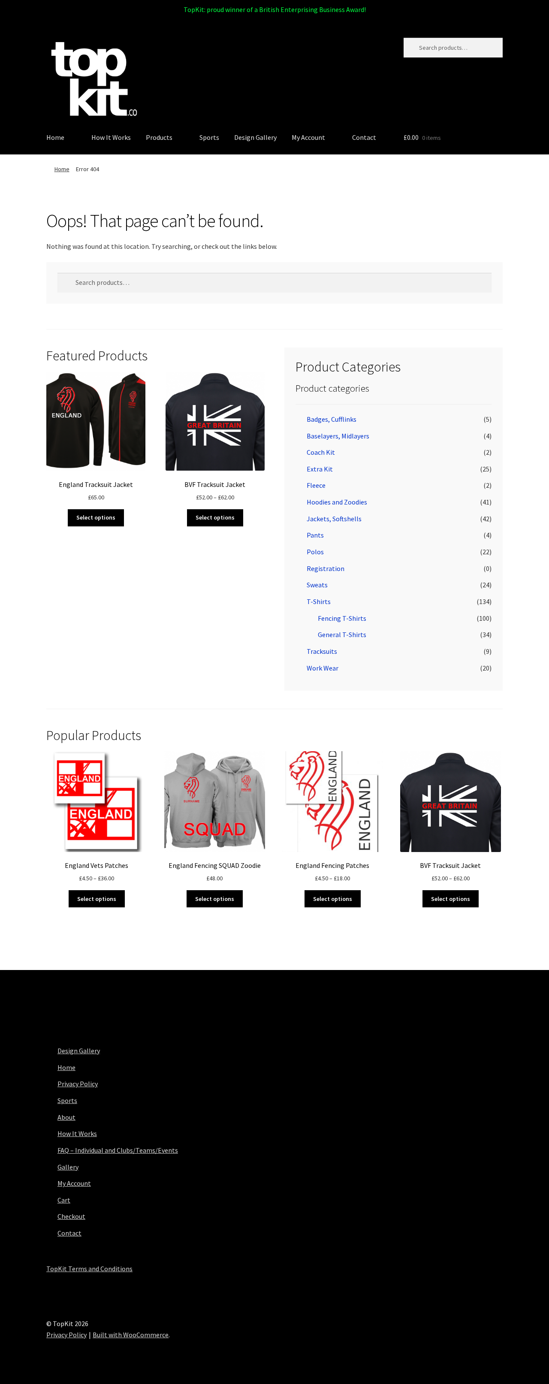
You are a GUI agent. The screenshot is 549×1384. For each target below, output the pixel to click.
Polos (315, 551)
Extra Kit (320, 469)
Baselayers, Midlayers (338, 436)
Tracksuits (322, 651)
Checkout (71, 1216)
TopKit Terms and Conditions (89, 1268)
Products (159, 137)
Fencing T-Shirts (342, 618)
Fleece (316, 485)
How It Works (111, 137)
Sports (209, 137)
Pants (315, 535)
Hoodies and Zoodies (337, 502)
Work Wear (322, 668)
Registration (325, 568)
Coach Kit (321, 452)
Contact (364, 137)
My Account (308, 137)
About (66, 1117)
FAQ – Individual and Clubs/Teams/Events (117, 1150)
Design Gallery (255, 137)
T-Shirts (319, 601)
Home (55, 137)
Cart (63, 1200)
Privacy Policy (77, 1083)
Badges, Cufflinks (331, 419)
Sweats (317, 584)
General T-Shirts (342, 634)
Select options (95, 517)
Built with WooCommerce (131, 1334)
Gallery (67, 1167)
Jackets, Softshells (334, 518)
